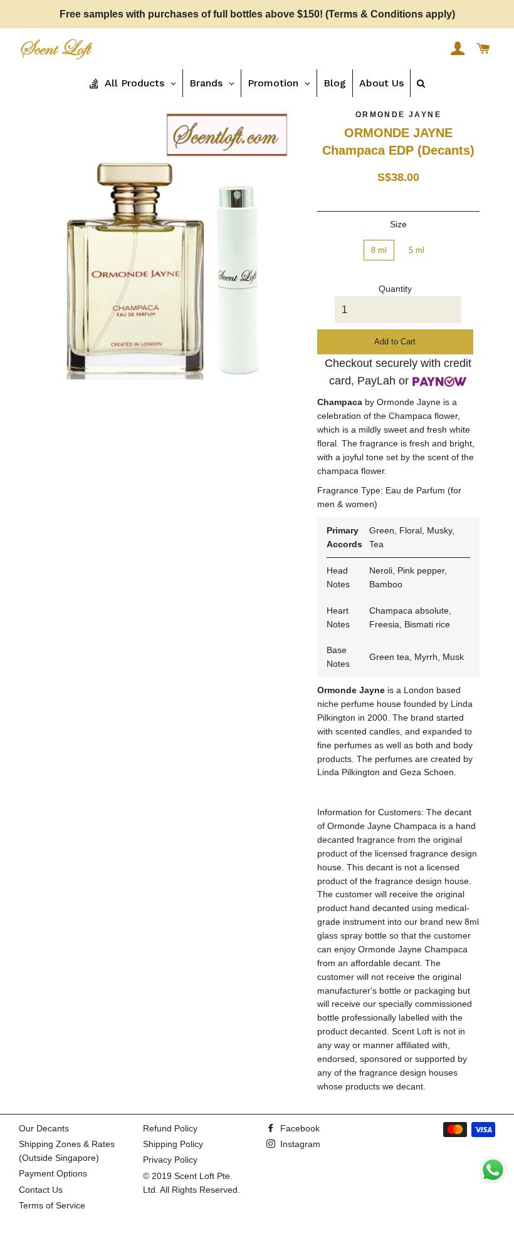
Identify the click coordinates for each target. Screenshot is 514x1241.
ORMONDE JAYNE (398, 114)
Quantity (395, 289)
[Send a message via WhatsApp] (493, 1170)
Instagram (299, 1144)
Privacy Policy (170, 1160)
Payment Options (53, 1173)
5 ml (416, 250)
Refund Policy (170, 1128)
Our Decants (44, 1128)
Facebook (299, 1128)
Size (398, 224)
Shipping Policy (173, 1144)
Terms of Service (52, 1205)
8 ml (379, 250)
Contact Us (41, 1190)
